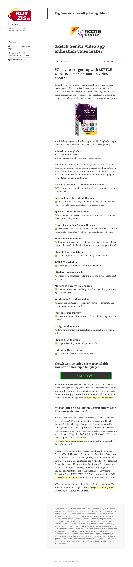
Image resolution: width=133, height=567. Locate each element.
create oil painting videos (86, 519)
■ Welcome (12, 42)
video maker (91, 514)
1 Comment (61, 543)
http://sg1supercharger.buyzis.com (71, 441)
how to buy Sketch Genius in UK (74, 524)
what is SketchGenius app (104, 541)
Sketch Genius (68, 511)
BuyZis (103, 509)
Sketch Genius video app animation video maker (80, 48)
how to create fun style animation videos (97, 529)
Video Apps (71, 514)
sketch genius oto (108, 534)
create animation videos (77, 516)
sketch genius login (92, 534)
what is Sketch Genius (107, 538)
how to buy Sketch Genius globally (74, 521)
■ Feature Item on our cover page (19, 47)
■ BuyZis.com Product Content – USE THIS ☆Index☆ (19, 54)
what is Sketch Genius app (65, 541)
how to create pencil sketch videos (91, 531)
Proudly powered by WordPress (67, 562)
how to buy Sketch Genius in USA (100, 524)
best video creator (80, 509)
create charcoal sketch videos (99, 516)
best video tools (94, 509)
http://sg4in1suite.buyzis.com (101, 487)
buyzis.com (15, 24)
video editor (81, 514)
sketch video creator (83, 511)
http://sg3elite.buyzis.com (67, 477)
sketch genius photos (63, 536)
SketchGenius (72, 538)
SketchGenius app (98, 511)
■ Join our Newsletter (16, 59)
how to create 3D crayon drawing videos (71, 526)
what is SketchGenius (84, 541)
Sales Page (86, 375)
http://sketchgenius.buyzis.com (98, 397)
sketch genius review (81, 536)
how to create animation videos (99, 526)
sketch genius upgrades (99, 536)
